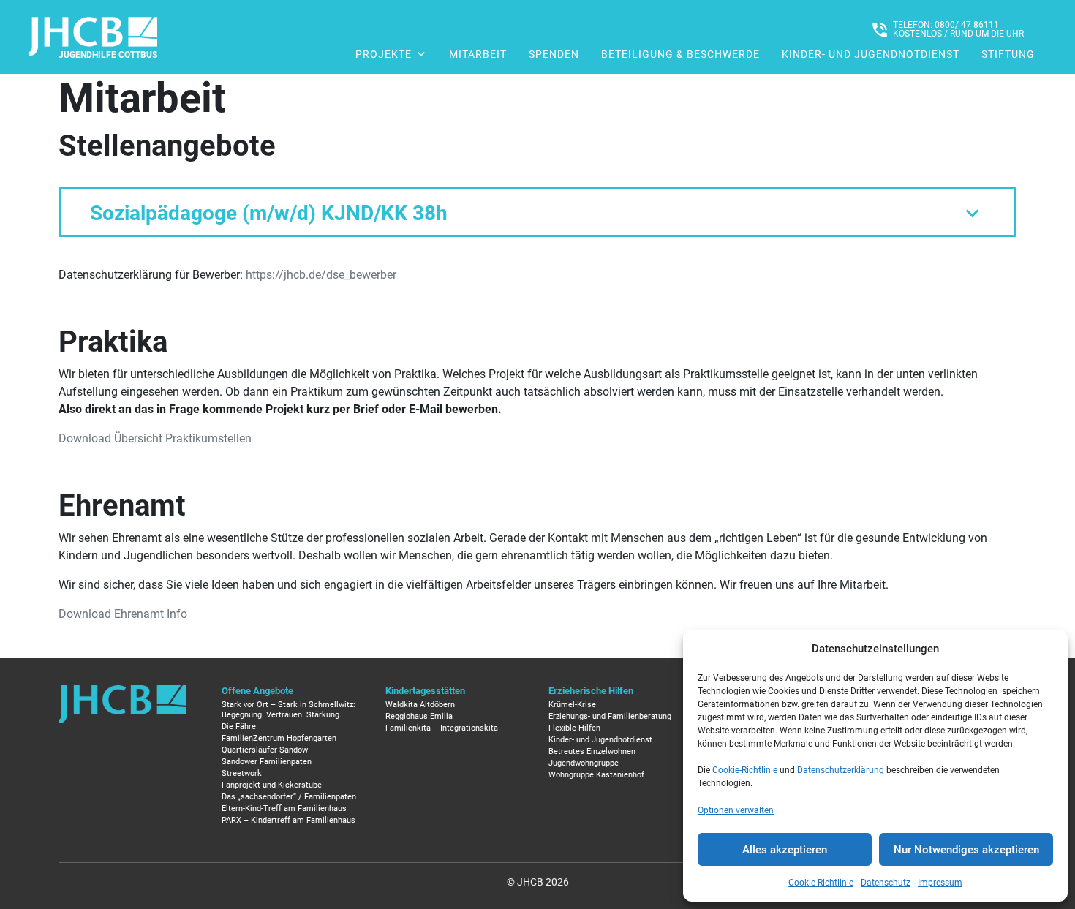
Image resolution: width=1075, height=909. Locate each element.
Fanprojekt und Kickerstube (272, 785)
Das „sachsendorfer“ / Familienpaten (289, 796)
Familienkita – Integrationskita (441, 728)
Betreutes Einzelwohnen (591, 751)
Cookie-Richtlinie (744, 770)
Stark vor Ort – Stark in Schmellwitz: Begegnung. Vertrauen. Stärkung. (288, 710)
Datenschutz (885, 883)
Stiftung (1008, 54)
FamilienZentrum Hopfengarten (279, 738)
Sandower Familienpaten (267, 761)
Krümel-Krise (572, 704)
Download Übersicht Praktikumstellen (155, 438)
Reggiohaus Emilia (419, 716)
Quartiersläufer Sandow (265, 750)
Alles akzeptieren (784, 849)
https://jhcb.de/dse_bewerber (321, 275)
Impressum (940, 883)
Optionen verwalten (736, 810)
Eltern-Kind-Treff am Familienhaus (284, 808)
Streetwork (242, 773)
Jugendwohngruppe (583, 763)
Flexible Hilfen (574, 728)
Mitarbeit (478, 54)
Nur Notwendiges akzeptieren (966, 849)
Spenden (554, 54)
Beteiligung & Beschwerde (680, 54)
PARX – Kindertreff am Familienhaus (288, 820)
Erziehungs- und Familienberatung (609, 716)
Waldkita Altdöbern (420, 704)
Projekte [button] (383, 54)
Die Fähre (239, 726)
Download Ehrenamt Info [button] (123, 614)
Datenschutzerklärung (840, 770)
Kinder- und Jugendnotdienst (870, 54)
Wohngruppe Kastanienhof (596, 775)
